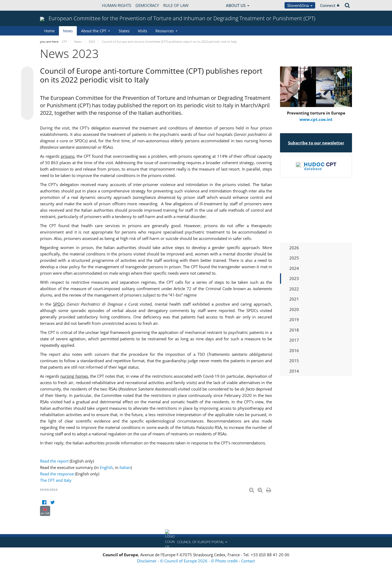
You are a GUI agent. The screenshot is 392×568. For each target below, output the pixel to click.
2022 (294, 288)
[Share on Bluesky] (27, 73)
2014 (294, 371)
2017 (294, 340)
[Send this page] (27, 114)
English (106, 467)
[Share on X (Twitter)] (27, 83)
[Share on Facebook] (27, 93)
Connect (327, 5)
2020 (294, 309)
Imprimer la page (269, 489)
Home (49, 30)
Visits (142, 30)
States (124, 30)
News (68, 30)
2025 (294, 258)
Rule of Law (176, 5)
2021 (294, 299)
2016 (294, 350)
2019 (294, 319)
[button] (196, 542)
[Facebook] (44, 502)
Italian (125, 467)
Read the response (57, 473)
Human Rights (116, 5)
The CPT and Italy (55, 480)
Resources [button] (164, 30)
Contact (248, 560)
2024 (294, 268)
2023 (294, 278)
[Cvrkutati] (52, 502)
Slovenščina (298, 5)
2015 (294, 360)
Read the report (54, 461)
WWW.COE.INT (53, 5)
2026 (294, 247)
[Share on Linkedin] (27, 104)
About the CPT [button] (93, 30)
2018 (294, 330)
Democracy (147, 5)
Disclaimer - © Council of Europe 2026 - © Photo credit (188, 560)
